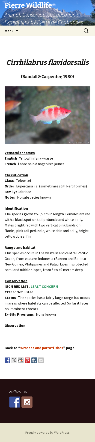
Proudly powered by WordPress (47, 432)
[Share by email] (41, 360)
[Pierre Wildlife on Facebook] (14, 402)
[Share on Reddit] (21, 360)
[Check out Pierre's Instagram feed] (27, 402)
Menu (9, 30)
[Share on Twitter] (14, 360)
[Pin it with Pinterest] (27, 360)
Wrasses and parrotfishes (41, 347)
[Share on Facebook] (7, 360)
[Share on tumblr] (34, 360)
